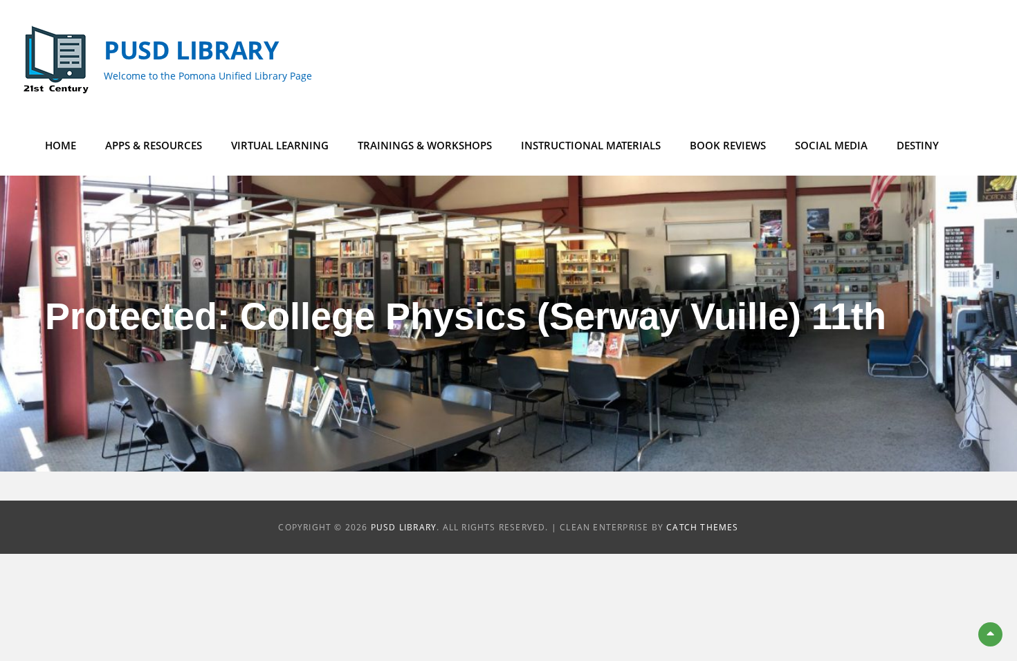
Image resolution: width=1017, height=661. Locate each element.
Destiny (918, 145)
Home (60, 145)
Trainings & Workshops (425, 145)
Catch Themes (702, 527)
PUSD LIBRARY (191, 50)
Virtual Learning (280, 145)
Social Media (831, 145)
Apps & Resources (153, 145)
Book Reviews (728, 145)
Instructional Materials (591, 145)
